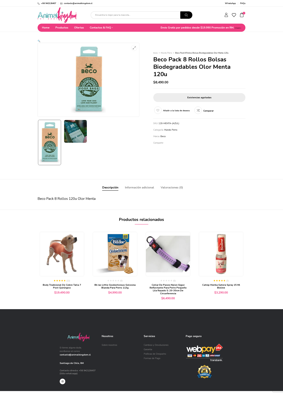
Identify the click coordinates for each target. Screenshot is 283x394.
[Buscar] (186, 15)
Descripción (110, 187)
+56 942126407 (48, 3)
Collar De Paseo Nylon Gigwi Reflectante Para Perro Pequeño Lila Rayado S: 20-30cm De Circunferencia (168, 289)
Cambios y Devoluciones (156, 345)
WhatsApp (230, 3)
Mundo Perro (166, 53)
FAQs (242, 3)
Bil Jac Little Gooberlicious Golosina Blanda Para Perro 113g (115, 286)
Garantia (148, 349)
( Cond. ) (238, 28)
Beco (163, 136)
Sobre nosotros (109, 345)
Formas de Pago (152, 358)
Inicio (155, 53)
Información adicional (139, 187)
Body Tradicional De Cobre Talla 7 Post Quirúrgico (62, 286)
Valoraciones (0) (172, 187)
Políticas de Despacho (155, 353)
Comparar (208, 110)
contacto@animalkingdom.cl (78, 3)
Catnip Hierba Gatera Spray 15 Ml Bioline (221, 286)
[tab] (110, 188)
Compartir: (158, 142)
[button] (242, 15)
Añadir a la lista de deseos (176, 110)
